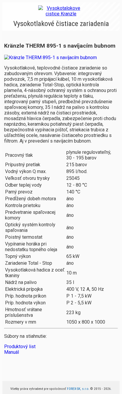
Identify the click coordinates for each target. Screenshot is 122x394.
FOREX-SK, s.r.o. (78, 389)
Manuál (11, 352)
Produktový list (20, 346)
